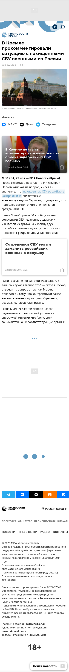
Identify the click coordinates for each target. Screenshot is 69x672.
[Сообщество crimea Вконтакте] (22, 494)
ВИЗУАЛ (62, 522)
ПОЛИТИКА (9, 522)
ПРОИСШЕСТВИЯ (45, 522)
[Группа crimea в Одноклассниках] (50, 494)
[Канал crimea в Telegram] (8, 494)
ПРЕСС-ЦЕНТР (28, 532)
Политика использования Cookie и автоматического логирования (23, 567)
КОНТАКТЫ (60, 532)
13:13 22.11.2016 (9, 65)
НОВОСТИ (8, 532)
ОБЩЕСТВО (25, 522)
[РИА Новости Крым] (14, 35)
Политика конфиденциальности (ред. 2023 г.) (30, 573)
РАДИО (45, 532)
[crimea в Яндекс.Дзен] (36, 494)
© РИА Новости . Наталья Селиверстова (19, 108)
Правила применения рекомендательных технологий (28, 578)
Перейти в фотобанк (47, 108)
